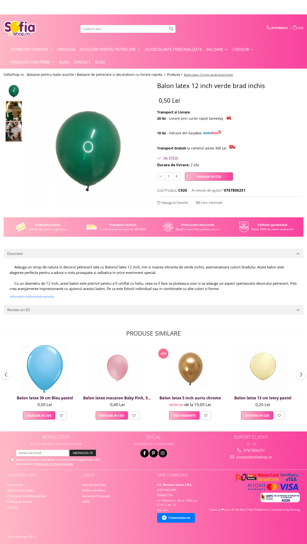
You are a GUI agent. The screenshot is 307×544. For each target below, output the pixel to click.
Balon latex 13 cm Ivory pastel (262, 398)
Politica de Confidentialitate (53, 464)
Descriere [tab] (15, 253)
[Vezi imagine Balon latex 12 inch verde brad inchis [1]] (14, 111)
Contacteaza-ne (179, 518)
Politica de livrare (19, 501)
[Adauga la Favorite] (61, 415)
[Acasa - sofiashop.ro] (28, 28)
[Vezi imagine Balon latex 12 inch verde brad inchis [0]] (14, 91)
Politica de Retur (94, 490)
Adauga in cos (209, 176)
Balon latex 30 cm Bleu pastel (45, 398)
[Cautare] (171, 29)
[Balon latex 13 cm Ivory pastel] (262, 369)
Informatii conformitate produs (32, 296)
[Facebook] (144, 453)
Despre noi (15, 485)
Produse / (175, 74)
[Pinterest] (153, 453)
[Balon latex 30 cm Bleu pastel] (44, 369)
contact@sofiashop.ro (253, 457)
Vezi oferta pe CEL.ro (22, 537)
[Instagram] (163, 453)
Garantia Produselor (96, 496)
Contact (82, 62)
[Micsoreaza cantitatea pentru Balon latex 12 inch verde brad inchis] (160, 176)
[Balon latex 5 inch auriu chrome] (190, 369)
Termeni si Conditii (20, 490)
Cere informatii (211, 202)
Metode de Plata (94, 485)
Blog (64, 62)
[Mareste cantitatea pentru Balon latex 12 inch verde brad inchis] (176, 176)
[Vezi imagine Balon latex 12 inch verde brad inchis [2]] (14, 132)
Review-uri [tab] (18, 309)
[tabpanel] (88, 147)
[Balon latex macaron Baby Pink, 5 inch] (117, 369)
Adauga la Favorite (174, 202)
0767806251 (253, 450)
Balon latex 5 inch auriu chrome (190, 398)
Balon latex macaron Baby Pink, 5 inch (118, 398)
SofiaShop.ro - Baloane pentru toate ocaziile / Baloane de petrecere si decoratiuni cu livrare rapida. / (85, 74)
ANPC (86, 501)
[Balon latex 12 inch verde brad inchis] (88, 147)
